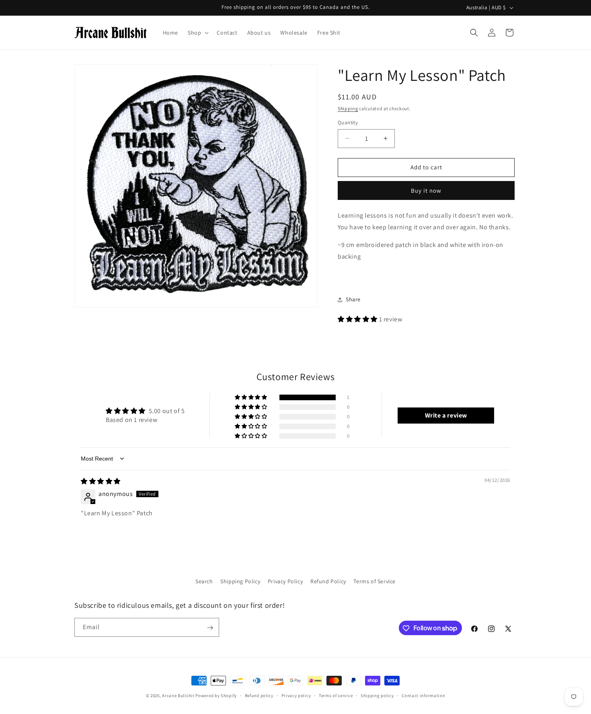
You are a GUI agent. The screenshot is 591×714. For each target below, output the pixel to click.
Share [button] (353, 299)
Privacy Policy (285, 581)
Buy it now (426, 190)
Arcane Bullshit (178, 695)
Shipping (348, 108)
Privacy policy (296, 695)
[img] (101, 481)
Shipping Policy (240, 581)
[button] (197, 32)
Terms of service (336, 695)
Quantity (348, 122)
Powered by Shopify (216, 695)
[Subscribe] (210, 627)
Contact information (423, 695)
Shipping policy (377, 695)
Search (204, 581)
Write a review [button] (446, 415)
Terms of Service (374, 581)
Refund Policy (328, 581)
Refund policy (259, 695)
